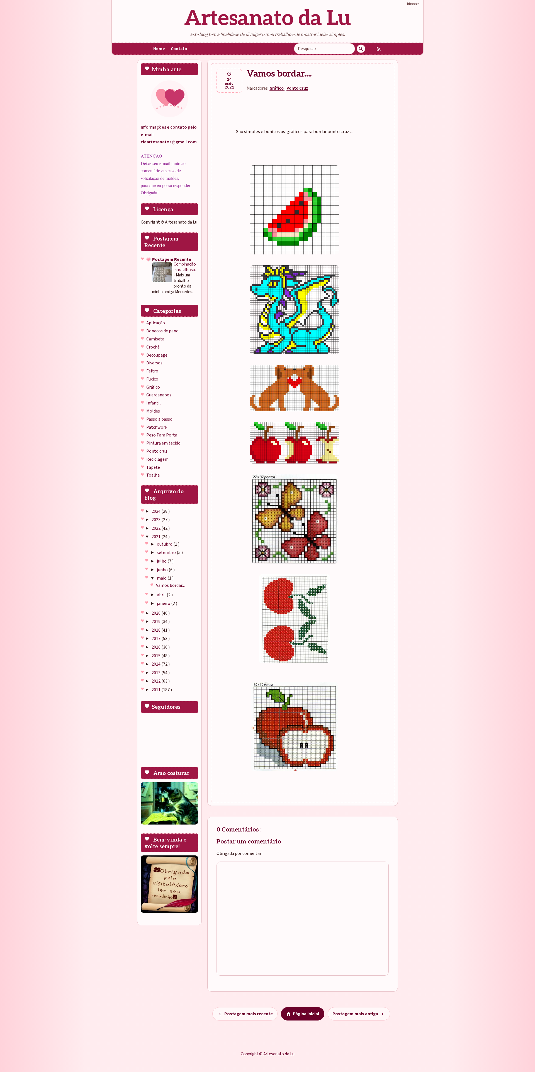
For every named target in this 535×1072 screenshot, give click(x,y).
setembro (167, 553)
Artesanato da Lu (267, 18)
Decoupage (156, 355)
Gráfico (153, 387)
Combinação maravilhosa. (185, 267)
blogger (413, 3)
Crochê (153, 347)
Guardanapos (158, 395)
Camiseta (155, 339)
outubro (165, 544)
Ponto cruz (156, 451)
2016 (156, 647)
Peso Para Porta (161, 435)
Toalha (153, 475)
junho (163, 570)
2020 (156, 613)
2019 (156, 622)
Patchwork (156, 427)
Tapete (153, 467)
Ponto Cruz (297, 88)
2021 (156, 537)
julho (162, 561)
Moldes (153, 411)
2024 (156, 511)
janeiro (164, 603)
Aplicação (155, 323)
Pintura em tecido (163, 443)
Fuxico (152, 379)
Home (159, 49)
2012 (156, 681)
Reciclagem (157, 459)
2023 (156, 520)
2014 (156, 664)
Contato (179, 49)
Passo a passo (159, 419)
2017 (156, 639)
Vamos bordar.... (171, 585)
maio (162, 578)
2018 (156, 630)
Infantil (153, 403)
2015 (156, 656)
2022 (156, 528)
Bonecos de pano (162, 331)
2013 (156, 673)
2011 (156, 690)
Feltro (152, 371)
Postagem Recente (171, 259)
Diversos (154, 363)
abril (162, 595)
